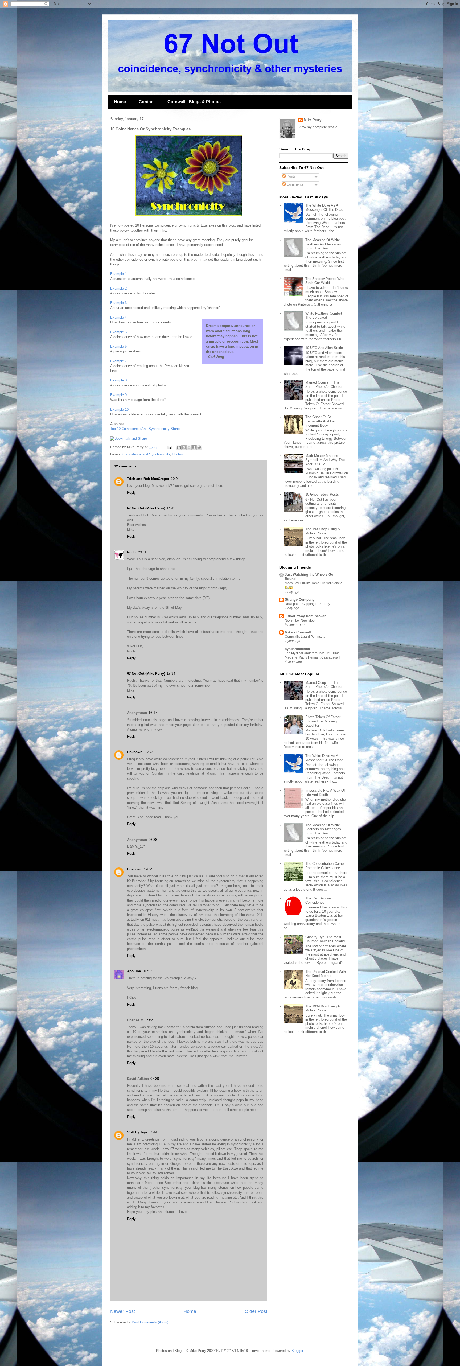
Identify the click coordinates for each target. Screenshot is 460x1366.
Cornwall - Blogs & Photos (194, 102)
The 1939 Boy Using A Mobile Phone (322, 531)
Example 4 (118, 317)
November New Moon (301, 620)
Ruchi (132, 552)
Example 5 (118, 332)
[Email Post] (169, 447)
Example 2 (118, 288)
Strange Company (299, 600)
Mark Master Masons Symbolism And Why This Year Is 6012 (325, 460)
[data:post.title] (128, 439)
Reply (131, 493)
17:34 (171, 674)
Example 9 (118, 395)
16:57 (147, 971)
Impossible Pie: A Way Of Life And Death (325, 792)
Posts (291, 176)
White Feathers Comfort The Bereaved (323, 315)
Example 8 (118, 380)
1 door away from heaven (305, 616)
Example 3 (118, 303)
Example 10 (119, 410)
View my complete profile (317, 127)
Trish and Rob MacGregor (148, 479)
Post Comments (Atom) (150, 1322)
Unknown (134, 752)
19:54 (148, 869)
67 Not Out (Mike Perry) (146, 508)
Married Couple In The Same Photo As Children (324, 384)
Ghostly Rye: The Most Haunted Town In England (325, 939)
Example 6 (118, 346)
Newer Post (122, 1311)
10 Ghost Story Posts (322, 494)
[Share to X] (189, 447)
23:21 (150, 1020)
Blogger (297, 1351)
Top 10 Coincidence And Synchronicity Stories (146, 429)
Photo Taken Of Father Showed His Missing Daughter (322, 721)
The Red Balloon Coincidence (318, 900)
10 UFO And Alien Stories (325, 348)
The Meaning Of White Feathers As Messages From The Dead (323, 244)
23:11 (142, 552)
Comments (294, 184)
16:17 (153, 713)
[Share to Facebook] (194, 447)
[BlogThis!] (184, 447)
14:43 (171, 508)
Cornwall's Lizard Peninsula (305, 637)
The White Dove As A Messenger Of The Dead (324, 207)
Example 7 (118, 361)
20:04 (175, 479)
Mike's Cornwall (298, 632)
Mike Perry (312, 120)
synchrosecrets (297, 649)
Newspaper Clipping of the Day (307, 604)
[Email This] (179, 447)
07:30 (154, 1079)
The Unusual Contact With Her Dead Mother (325, 974)
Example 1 (118, 274)
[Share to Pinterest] (199, 447)
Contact (147, 102)
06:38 (153, 840)
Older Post (256, 1311)
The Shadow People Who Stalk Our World (324, 281)
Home (120, 102)
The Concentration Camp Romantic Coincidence (324, 866)
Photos (177, 454)
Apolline (134, 971)
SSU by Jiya (137, 1132)
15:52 (148, 752)
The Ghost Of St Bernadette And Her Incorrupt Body (320, 421)
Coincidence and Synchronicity (146, 454)
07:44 (153, 1132)
